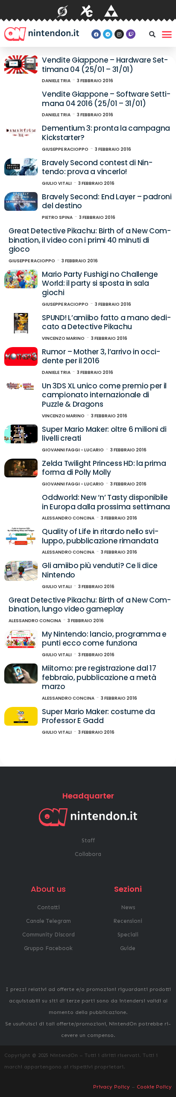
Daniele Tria (56, 81)
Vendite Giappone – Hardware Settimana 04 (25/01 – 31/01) (105, 65)
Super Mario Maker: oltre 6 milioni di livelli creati (104, 434)
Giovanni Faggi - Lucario (73, 450)
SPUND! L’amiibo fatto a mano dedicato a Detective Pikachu (106, 322)
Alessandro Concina (68, 518)
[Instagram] (119, 34)
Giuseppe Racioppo (65, 149)
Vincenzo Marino (63, 338)
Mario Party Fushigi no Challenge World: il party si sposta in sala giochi (100, 283)
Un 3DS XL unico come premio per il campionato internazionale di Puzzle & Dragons (104, 395)
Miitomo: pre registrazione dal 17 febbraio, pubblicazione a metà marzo (99, 677)
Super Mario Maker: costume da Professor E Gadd (98, 716)
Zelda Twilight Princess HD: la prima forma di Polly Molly (104, 468)
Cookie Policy (154, 1087)
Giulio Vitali (57, 183)
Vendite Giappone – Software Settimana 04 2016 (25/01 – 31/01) (106, 99)
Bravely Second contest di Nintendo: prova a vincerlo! (97, 167)
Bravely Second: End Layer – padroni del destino (107, 201)
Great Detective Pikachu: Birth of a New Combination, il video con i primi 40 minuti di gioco (90, 240)
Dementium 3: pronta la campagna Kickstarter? (106, 133)
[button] (152, 34)
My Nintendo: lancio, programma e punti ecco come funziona (104, 639)
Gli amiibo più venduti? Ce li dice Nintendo (100, 570)
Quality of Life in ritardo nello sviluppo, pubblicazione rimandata (100, 536)
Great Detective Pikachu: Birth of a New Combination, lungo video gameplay (90, 605)
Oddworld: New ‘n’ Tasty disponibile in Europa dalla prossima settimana (106, 502)
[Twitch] (130, 34)
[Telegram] (107, 34)
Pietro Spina (57, 217)
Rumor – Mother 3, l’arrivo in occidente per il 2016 (101, 356)
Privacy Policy (111, 1087)
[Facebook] (96, 34)
